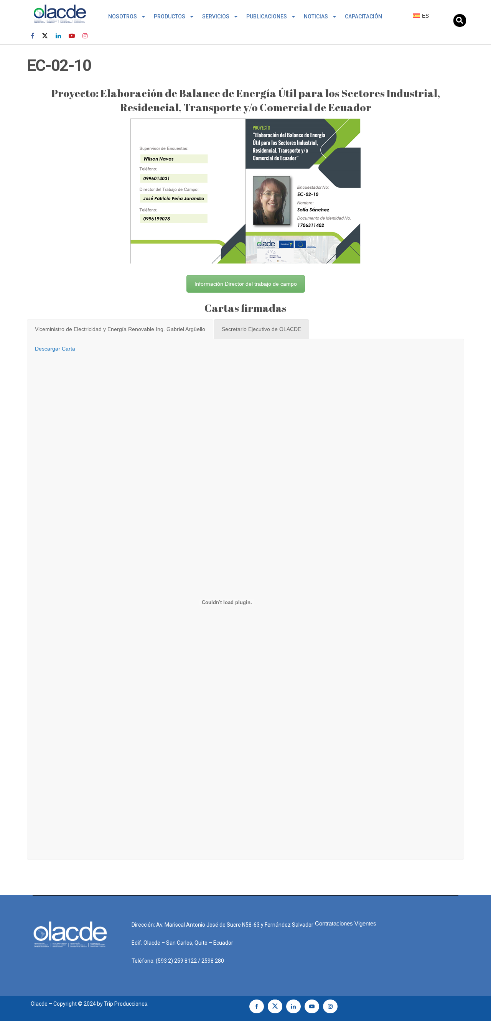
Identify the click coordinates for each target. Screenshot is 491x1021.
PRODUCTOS (169, 16)
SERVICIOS (215, 16)
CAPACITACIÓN (363, 16)
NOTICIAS (316, 16)
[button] (459, 20)
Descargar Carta (55, 349)
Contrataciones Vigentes (345, 923)
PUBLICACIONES (266, 16)
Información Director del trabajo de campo (245, 284)
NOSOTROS (122, 16)
